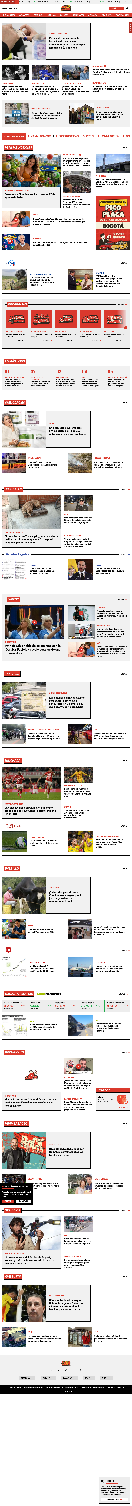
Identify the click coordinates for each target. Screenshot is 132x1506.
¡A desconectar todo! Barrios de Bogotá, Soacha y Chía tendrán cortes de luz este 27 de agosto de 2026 (30, 1260)
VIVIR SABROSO (122, 15)
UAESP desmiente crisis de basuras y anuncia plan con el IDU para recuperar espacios (77, 1241)
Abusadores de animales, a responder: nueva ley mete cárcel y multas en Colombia (110, 89)
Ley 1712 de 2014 (66, 1391)
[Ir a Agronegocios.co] (48, 994)
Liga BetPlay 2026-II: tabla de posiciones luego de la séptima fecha (44, 843)
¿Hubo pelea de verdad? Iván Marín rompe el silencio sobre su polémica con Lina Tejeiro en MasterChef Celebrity (77, 1084)
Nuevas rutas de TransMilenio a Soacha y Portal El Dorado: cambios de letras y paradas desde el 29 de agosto (112, 183)
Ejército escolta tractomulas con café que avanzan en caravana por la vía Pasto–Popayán (108, 1027)
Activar (8, 1201)
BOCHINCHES (78, 15)
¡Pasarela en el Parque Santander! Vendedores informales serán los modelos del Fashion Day (76, 203)
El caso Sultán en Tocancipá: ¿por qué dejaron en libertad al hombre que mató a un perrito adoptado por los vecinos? (31, 539)
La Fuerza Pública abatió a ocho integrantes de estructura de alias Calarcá (110, 571)
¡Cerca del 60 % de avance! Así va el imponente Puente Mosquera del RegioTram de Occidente (46, 115)
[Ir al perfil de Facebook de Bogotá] (51, 1370)
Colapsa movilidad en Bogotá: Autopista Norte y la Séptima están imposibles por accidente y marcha (44, 736)
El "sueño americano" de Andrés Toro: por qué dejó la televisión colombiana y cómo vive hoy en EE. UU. (31, 1102)
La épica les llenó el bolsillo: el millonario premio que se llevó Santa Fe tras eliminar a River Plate (30, 810)
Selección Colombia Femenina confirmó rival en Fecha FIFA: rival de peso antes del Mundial (109, 843)
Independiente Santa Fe (68, 136)
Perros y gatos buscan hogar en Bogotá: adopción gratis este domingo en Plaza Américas (77, 1264)
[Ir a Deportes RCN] (14, 826)
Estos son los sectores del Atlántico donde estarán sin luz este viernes (40, 384)
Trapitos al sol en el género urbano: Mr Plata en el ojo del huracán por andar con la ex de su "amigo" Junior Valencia (76, 162)
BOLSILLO (64, 15)
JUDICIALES (24, 15)
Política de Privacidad (53, 1387)
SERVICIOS (92, 15)
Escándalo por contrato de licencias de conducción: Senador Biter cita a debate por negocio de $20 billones (67, 43)
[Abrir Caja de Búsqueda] (127, 8)
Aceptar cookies (113, 1500)
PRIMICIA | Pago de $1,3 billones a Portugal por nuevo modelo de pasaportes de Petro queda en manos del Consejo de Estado (109, 281)
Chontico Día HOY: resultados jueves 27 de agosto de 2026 (41, 930)
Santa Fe (90, 136)
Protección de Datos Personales (93, 1387)
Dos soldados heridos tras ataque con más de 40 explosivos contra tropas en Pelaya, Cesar (42, 281)
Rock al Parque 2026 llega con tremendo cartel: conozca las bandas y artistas (66, 1152)
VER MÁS (21, 341)
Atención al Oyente (71, 1387)
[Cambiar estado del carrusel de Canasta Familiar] (17, 2)
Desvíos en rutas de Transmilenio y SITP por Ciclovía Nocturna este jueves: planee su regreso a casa (110, 736)
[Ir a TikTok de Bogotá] (73, 1370)
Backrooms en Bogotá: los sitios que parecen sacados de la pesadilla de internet (110, 1338)
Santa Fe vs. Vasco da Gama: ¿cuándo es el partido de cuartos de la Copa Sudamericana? (77, 814)
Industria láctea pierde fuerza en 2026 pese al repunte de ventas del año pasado (43, 1027)
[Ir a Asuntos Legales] (17, 554)
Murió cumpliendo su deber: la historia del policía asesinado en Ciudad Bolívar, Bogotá (90, 383)
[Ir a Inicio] (66, 8)
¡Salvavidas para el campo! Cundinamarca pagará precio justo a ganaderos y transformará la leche (65, 897)
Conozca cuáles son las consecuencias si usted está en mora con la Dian (43, 571)
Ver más (124, 148)
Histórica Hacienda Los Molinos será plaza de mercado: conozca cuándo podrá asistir (108, 1186)
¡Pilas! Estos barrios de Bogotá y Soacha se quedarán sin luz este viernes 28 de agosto (75, 90)
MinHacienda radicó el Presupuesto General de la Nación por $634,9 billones (42, 968)
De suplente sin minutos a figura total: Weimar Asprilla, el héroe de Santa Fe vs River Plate (77, 793)
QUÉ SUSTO (107, 15)
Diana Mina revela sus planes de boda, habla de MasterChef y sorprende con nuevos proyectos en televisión (78, 1106)
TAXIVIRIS (38, 15)
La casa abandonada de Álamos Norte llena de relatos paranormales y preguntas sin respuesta (44, 1338)
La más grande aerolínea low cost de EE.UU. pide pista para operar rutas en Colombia (109, 968)
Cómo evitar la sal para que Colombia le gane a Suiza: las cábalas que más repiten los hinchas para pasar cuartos (66, 1305)
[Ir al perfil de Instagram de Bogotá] (66, 1370)
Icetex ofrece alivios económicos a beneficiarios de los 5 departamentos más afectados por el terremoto (109, 931)
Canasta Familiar (7, 2)
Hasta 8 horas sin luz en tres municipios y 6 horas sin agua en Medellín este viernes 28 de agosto (65, 383)
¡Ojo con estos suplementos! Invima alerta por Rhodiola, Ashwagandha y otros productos (67, 430)
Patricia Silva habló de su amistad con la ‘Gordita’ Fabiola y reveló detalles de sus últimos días (111, 72)
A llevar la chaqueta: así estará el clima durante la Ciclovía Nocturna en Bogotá (43, 1186)
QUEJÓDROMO (9, 15)
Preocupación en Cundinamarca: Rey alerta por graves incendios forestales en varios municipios (108, 465)
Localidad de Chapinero (41, 136)
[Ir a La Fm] (10, 263)
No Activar (23, 1201)
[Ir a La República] (8, 950)
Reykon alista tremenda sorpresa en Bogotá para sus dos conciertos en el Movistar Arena (15, 90)
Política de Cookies (114, 1495)
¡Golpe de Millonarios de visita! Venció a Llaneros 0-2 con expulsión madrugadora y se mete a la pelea (45, 90)
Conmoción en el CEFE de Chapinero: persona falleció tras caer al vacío (42, 465)
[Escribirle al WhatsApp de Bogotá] (80, 1370)
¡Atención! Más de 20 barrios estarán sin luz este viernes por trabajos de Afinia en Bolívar (14, 383)
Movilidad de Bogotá (110, 136)
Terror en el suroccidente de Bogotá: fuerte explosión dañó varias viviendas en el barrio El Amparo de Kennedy (78, 543)
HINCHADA (51, 15)
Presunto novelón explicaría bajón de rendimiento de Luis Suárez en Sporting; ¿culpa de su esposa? (112, 615)
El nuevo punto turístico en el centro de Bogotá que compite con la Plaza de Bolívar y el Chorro (109, 116)
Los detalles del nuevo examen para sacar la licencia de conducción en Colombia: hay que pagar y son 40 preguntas (67, 702)
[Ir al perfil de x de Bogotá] (58, 1370)
